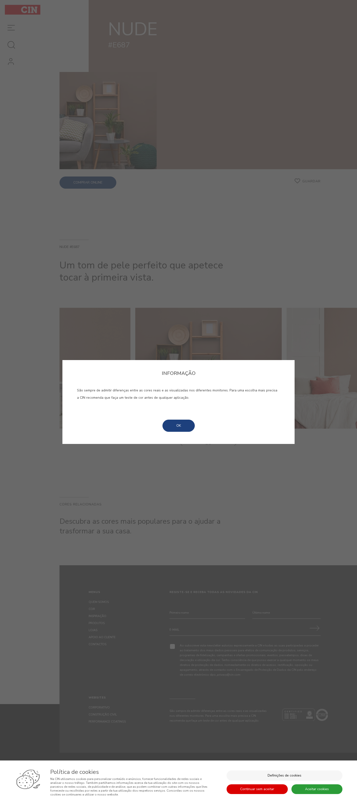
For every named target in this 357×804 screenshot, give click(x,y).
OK (178, 425)
